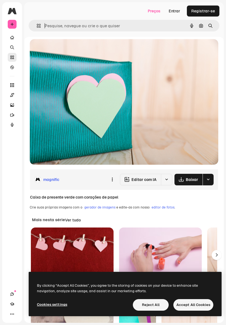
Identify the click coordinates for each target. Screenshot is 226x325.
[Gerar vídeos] (12, 114)
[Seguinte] (217, 255)
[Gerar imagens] (12, 105)
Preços (154, 11)
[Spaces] (12, 95)
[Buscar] (12, 47)
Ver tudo (73, 220)
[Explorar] (12, 67)
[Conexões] (12, 294)
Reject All (151, 304)
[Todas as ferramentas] (12, 85)
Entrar (174, 11)
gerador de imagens (99, 207)
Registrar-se (203, 11)
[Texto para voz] (12, 124)
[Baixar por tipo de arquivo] (208, 179)
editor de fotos (163, 207)
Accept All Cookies (193, 304)
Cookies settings (52, 304)
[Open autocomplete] (36, 26)
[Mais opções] (112, 179)
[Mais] (12, 314)
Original (65, 49)
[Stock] (12, 57)
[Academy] (12, 304)
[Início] (12, 37)
